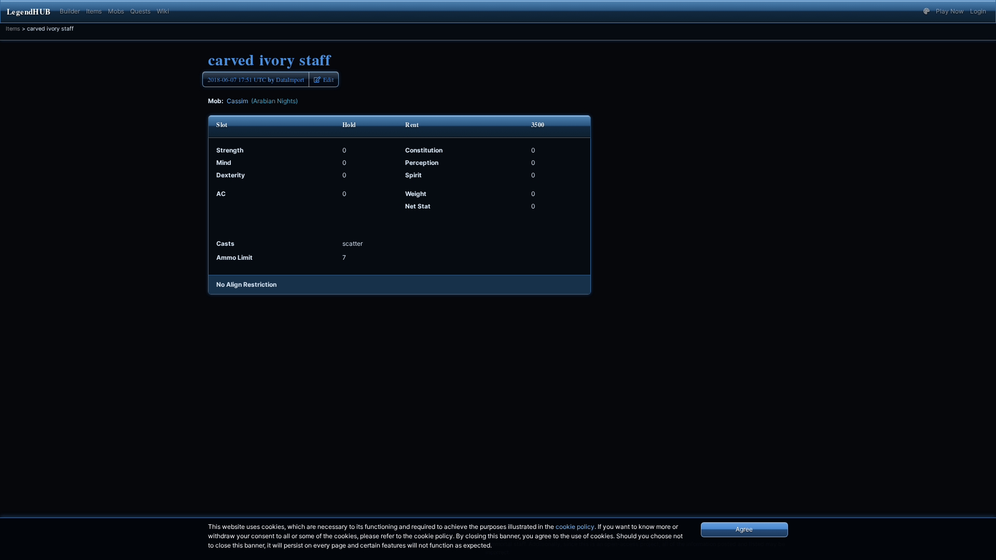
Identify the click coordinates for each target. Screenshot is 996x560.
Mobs (116, 11)
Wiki (163, 11)
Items (94, 11)
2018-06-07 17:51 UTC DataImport (256, 79)
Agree (744, 529)
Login (978, 11)
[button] (926, 11)
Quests (140, 11)
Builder (70, 11)
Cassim (262, 101)
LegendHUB (28, 11)
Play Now (950, 11)
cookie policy (575, 526)
